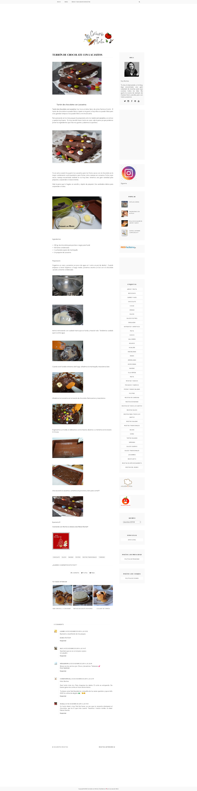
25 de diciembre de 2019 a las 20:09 (80, 663)
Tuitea (84, 573)
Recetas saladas (132, 421)
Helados (132, 343)
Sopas (132, 434)
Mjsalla (63, 704)
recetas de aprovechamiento (132, 463)
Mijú (61, 648)
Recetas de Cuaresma (132, 397)
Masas (132, 356)
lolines (62, 631)
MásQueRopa (64, 663)
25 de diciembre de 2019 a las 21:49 (82, 679)
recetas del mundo (132, 467)
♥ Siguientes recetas (60, 747)
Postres (78, 557)
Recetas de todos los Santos (132, 406)
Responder (63, 640)
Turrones (102, 557)
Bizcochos (132, 293)
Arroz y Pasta (132, 289)
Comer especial (65, 679)
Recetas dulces (132, 410)
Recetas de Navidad (132, 401)
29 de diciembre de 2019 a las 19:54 (77, 704)
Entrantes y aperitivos (132, 326)
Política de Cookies (132, 578)
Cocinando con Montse (92, 788)
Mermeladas (132, 360)
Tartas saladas (132, 438)
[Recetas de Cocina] (132, 483)
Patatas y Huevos (132, 381)
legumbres (132, 454)
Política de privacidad (132, 559)
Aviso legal (132, 539)
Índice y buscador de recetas (81, 2)
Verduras (132, 442)
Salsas (132, 430)
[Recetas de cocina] (132, 501)
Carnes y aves (132, 297)
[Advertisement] (98, 19)
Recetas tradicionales (90, 557)
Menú (66, 2)
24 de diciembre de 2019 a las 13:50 (76, 631)
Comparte (75, 573)
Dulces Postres (132, 318)
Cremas (132, 310)
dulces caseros (132, 446)
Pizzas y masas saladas (132, 389)
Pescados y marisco (132, 385)
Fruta (132, 331)
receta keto (132, 459)
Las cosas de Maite (114, 788)
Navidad (70, 557)
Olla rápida (132, 372)
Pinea (93, 573)
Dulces (64, 557)
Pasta (132, 376)
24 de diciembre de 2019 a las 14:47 (74, 648)
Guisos (132, 335)
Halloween (132, 339)
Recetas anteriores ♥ (107, 747)
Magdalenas (132, 351)
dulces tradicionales (132, 450)
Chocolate (56, 557)
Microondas (132, 364)
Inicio (59, 2)
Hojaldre (132, 347)
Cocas (132, 306)
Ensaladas (131, 322)
